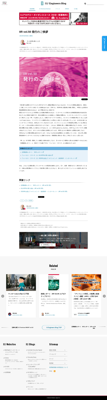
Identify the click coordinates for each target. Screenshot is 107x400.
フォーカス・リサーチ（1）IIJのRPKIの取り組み (36, 155)
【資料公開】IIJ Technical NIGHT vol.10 (22, 327)
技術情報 (32, 8)
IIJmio (14, 360)
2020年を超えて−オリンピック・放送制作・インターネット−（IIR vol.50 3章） (44, 191)
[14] (22, 42)
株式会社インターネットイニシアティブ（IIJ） (12, 352)
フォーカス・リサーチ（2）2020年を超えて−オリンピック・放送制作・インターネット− (48, 158)
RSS (50, 371)
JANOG (67, 8)
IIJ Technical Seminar (45, 8)
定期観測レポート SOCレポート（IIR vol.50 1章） (36, 185)
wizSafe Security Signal (36, 351)
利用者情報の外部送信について (58, 367)
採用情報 (8, 372)
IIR (26, 200)
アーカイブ (52, 354)
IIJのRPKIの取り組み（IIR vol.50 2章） (32, 188)
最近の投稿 (52, 350)
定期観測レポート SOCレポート (32, 152)
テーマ (51, 359)
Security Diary (37, 359)
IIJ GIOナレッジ (37, 375)
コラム (22, 200)
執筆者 (51, 363)
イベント (57, 8)
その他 (75, 8)
